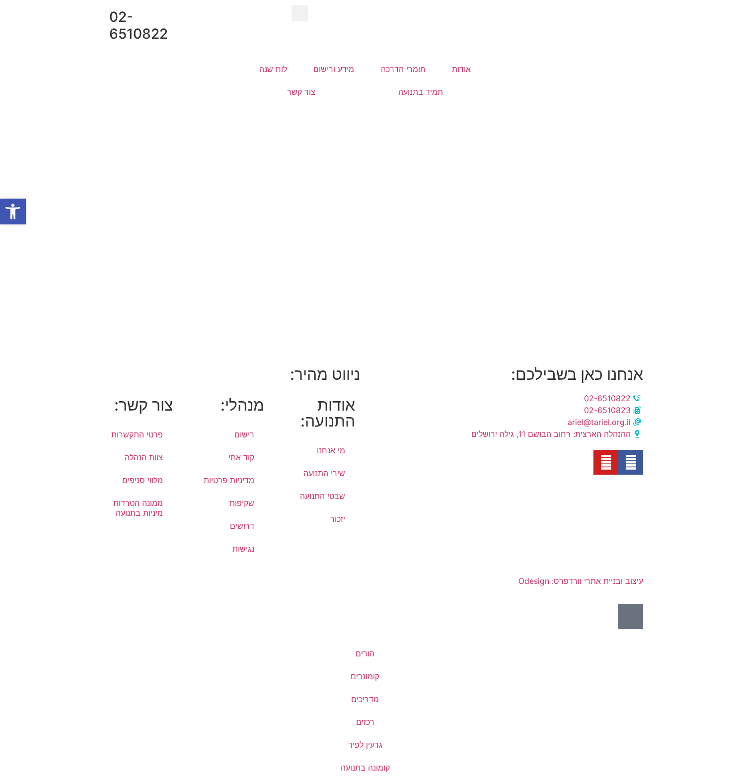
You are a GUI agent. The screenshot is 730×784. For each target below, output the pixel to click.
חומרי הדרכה (403, 69)
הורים (365, 653)
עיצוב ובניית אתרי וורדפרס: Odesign (579, 581)
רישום (244, 434)
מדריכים (365, 699)
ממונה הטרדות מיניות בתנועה (138, 508)
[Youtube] (605, 462)
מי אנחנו (331, 450)
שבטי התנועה (322, 496)
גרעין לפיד (365, 745)
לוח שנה (273, 69)
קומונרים (365, 676)
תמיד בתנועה (420, 92)
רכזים (365, 722)
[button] (300, 13)
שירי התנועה (324, 473)
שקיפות (241, 503)
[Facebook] (630, 462)
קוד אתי (241, 457)
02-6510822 (138, 25)
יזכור (337, 519)
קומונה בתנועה (365, 768)
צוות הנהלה (144, 457)
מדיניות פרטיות (229, 480)
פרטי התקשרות (137, 434)
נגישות (243, 549)
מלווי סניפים (142, 480)
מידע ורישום (333, 69)
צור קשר (301, 92)
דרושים (242, 526)
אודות (461, 69)
